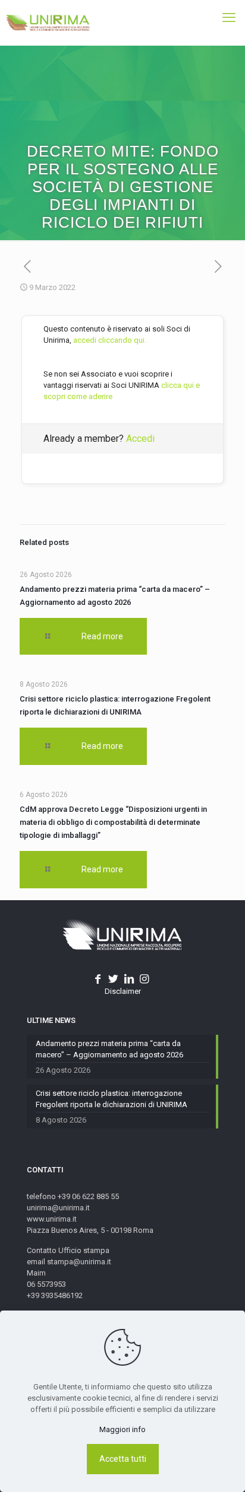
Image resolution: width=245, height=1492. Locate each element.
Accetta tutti (122, 1459)
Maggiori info (122, 1429)
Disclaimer (123, 991)
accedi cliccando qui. (109, 340)
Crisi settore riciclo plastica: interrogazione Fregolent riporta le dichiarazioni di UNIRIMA (111, 1099)
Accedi (140, 438)
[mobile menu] (229, 18)
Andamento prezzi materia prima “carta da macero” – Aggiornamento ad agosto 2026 (109, 1049)
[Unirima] (47, 22)
